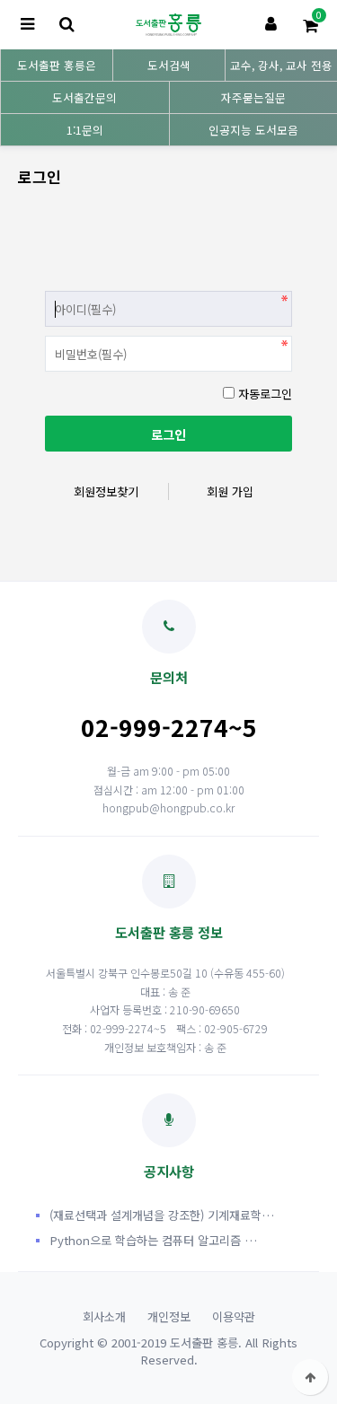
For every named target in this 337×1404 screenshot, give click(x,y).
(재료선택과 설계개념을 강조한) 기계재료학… (161, 1215)
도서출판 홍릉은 (56, 65)
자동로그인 (265, 393)
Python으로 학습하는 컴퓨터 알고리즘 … (153, 1240)
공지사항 (169, 1170)
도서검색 (169, 65)
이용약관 (233, 1316)
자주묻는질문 (253, 97)
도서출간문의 (84, 97)
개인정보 (169, 1316)
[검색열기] (66, 24)
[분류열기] (27, 24)
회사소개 (104, 1316)
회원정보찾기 (106, 491)
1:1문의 (85, 129)
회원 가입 (230, 491)
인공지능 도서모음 (253, 129)
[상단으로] (310, 1377)
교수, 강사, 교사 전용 (281, 65)
